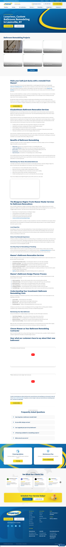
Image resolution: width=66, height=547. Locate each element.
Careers (40, 514)
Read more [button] (8, 484)
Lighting (14, 271)
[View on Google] (8, 479)
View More (32, 70)
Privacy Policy (25, 543)
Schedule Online (16, 106)
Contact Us (57, 0)
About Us (46, 0)
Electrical (31, 7)
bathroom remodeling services (16, 86)
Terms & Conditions (19, 543)
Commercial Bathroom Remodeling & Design (21, 218)
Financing (18, 461)
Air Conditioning (22, 7)
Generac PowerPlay (42, 518)
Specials (42, 0)
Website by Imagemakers (58, 543)
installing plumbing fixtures (45, 250)
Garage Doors (49, 7)
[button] (47, 3)
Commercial (58, 7)
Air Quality (31, 519)
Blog (40, 520)
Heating (13, 7)
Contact (40, 521)
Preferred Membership (48, 459)
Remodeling (40, 7)
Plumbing (6, 7)
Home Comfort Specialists (18, 398)
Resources (52, 0)
